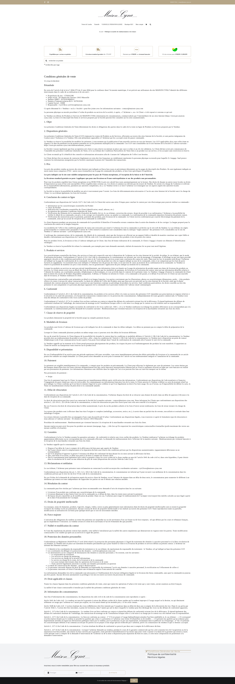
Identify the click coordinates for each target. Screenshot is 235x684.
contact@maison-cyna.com (185, 2)
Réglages (124, 680)
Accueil (101, 31)
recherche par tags (53, 65)
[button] (150, 24)
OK (134, 680)
